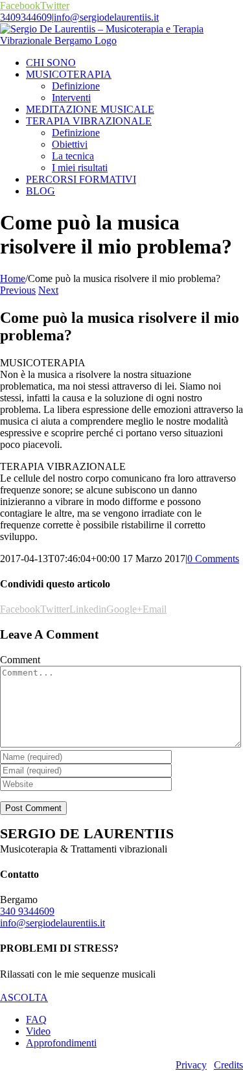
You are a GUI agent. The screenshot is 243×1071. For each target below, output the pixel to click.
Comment (20, 659)
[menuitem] (134, 63)
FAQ (36, 1019)
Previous (18, 290)
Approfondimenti (61, 1042)
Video (38, 1031)
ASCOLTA (24, 997)
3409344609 (26, 17)
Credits (228, 1064)
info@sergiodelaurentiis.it (106, 17)
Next (48, 290)
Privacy (191, 1064)
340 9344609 (27, 911)
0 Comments (213, 558)
